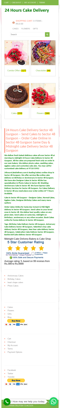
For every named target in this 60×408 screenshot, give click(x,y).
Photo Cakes (13, 286)
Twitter (10, 373)
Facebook (12, 370)
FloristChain (25, 402)
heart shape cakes (15, 282)
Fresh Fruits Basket (37, 404)
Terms (42, 2)
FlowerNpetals (39, 402)
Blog (9, 317)
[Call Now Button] (7, 402)
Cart (6, 2)
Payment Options (15, 352)
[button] (53, 401)
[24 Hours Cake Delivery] (25, 15)
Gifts (35, 29)
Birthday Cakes (14, 279)
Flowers (25, 29)
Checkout (16, 2)
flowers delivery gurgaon (20, 406)
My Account (30, 2)
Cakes (15, 29)
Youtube (11, 377)
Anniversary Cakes (16, 276)
